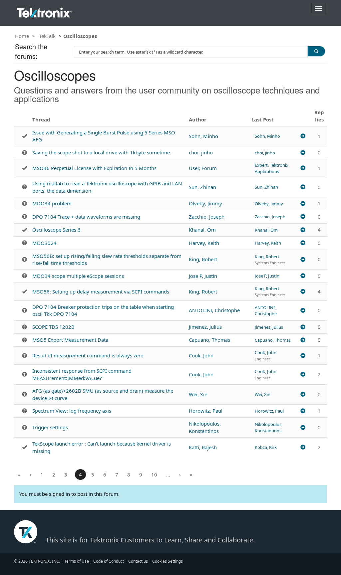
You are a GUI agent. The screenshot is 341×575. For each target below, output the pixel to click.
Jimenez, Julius (205, 326)
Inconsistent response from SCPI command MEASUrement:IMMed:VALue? (82, 374)
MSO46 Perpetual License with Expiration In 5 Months (94, 168)
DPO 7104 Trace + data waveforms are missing (86, 216)
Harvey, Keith (204, 243)
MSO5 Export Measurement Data (70, 339)
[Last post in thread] (303, 136)
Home (22, 36)
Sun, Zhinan (202, 187)
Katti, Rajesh (203, 447)
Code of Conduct (108, 561)
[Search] (316, 51)
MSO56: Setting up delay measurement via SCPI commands (100, 291)
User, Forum (203, 168)
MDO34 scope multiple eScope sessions (78, 276)
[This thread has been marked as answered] (24, 136)
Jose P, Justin (203, 276)
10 (154, 474)
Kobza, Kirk (266, 447)
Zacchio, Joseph (206, 216)
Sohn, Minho (203, 136)
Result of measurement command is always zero (88, 355)
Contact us (138, 561)
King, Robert (203, 259)
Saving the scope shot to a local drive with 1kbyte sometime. (101, 152)
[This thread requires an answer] (24, 153)
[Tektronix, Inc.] (45, 11)
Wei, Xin (198, 394)
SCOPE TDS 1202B (53, 326)
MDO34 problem (52, 203)
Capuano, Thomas (209, 339)
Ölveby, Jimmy (205, 203)
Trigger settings (50, 427)
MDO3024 (44, 243)
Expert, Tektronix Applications (271, 168)
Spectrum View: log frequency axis (71, 410)
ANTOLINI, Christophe (214, 310)
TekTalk (47, 36)
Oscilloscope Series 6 (56, 229)
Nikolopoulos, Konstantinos (205, 427)
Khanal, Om (202, 229)
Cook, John (201, 355)
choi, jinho (201, 152)
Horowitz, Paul (205, 410)
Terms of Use (76, 561)
